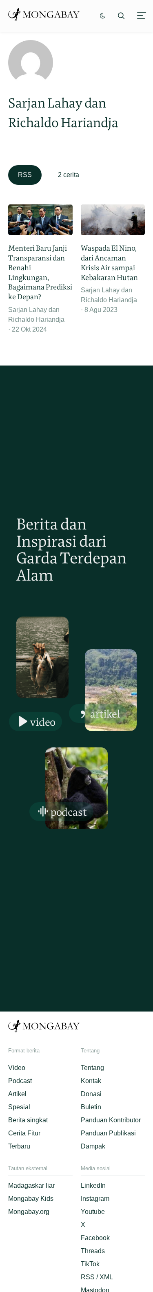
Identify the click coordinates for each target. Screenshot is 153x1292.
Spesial (19, 1107)
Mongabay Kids (30, 1198)
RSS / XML (97, 1277)
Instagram (95, 1198)
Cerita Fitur (24, 1133)
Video (42, 722)
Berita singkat (28, 1120)
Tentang (92, 1067)
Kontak (91, 1080)
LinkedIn (93, 1185)
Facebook (95, 1237)
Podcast (69, 812)
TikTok (90, 1264)
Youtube (93, 1211)
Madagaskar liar (31, 1185)
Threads (93, 1250)
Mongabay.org (28, 1211)
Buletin (91, 1107)
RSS (25, 174)
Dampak (93, 1146)
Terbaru (19, 1146)
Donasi (91, 1093)
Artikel (105, 713)
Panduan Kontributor (111, 1120)
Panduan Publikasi (108, 1133)
